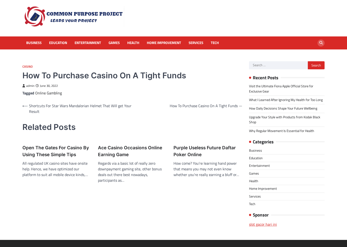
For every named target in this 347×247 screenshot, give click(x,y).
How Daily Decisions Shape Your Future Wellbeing (283, 108)
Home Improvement (164, 42)
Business (34, 42)
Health (133, 42)
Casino (27, 66)
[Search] (321, 43)
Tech (215, 42)
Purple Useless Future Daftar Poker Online (205, 151)
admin (30, 86)
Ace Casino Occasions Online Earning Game (130, 151)
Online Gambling (48, 93)
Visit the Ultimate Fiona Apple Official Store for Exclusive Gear (281, 89)
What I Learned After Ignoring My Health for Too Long (286, 99)
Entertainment (88, 42)
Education (58, 42)
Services (196, 42)
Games (114, 42)
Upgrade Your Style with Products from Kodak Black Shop (284, 120)
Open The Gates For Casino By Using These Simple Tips (55, 151)
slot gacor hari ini (263, 224)
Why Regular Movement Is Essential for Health (281, 130)
